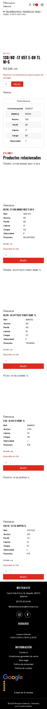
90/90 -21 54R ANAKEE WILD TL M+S (18, 209)
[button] (23, 684)
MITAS (6, 53)
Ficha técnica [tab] (23, 101)
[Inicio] (4, 12)
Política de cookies (23, 668)
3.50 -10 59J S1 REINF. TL (14, 420)
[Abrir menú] (41, 4)
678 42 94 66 (24, 601)
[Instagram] (19, 615)
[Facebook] (28, 615)
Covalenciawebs (25, 706)
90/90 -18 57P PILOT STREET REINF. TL (19, 315)
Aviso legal (23, 660)
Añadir (17, 84)
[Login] (30, 4)
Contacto (23, 652)
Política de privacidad (23, 664)
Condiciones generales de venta (23, 656)
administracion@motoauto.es (24, 606)
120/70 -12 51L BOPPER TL (14, 525)
